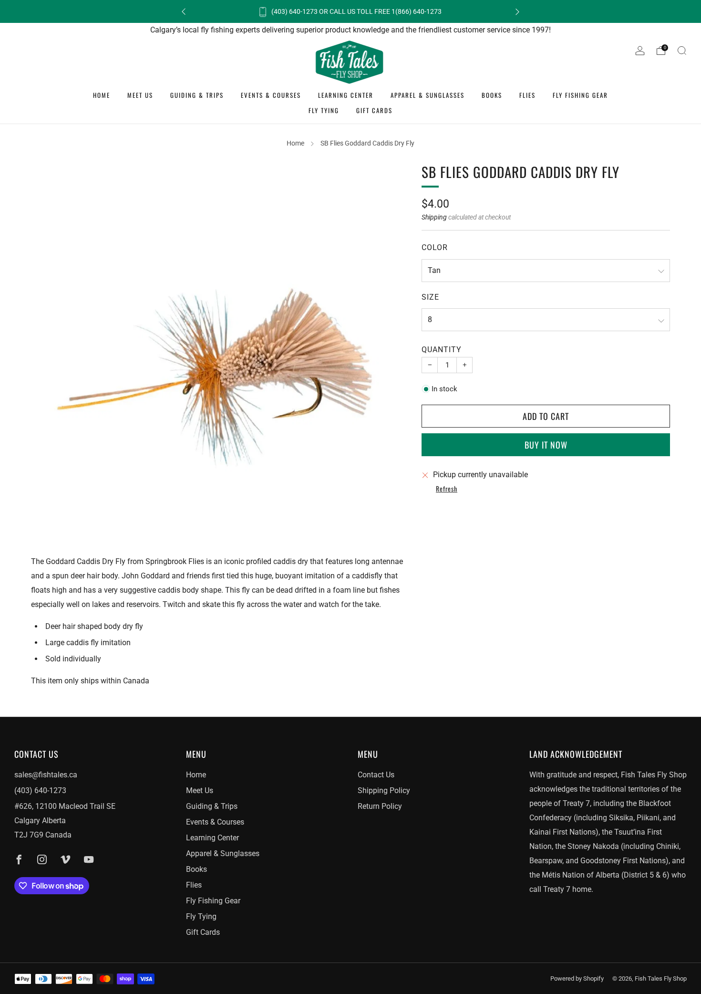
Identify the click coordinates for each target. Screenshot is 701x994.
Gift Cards (374, 110)
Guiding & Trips (197, 95)
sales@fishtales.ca (45, 774)
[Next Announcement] (517, 11)
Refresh (446, 489)
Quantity (442, 349)
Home (101, 95)
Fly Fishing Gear (580, 95)
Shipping (434, 217)
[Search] (682, 50)
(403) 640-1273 (40, 790)
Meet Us (140, 95)
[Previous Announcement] (183, 11)
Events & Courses (271, 95)
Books (492, 95)
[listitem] (350, 11)
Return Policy (380, 806)
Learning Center (345, 95)
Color (435, 247)
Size (430, 297)
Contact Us (376, 774)
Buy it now (546, 445)
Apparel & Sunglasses (427, 95)
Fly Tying (324, 110)
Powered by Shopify (577, 978)
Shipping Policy (384, 790)
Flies (527, 95)
